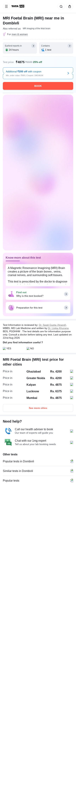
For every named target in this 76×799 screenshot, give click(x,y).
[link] (18, 6)
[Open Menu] (6, 6)
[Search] (60, 6)
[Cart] (69, 6)
